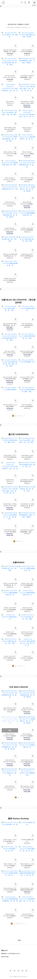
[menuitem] (13, 416)
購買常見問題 (5, 956)
